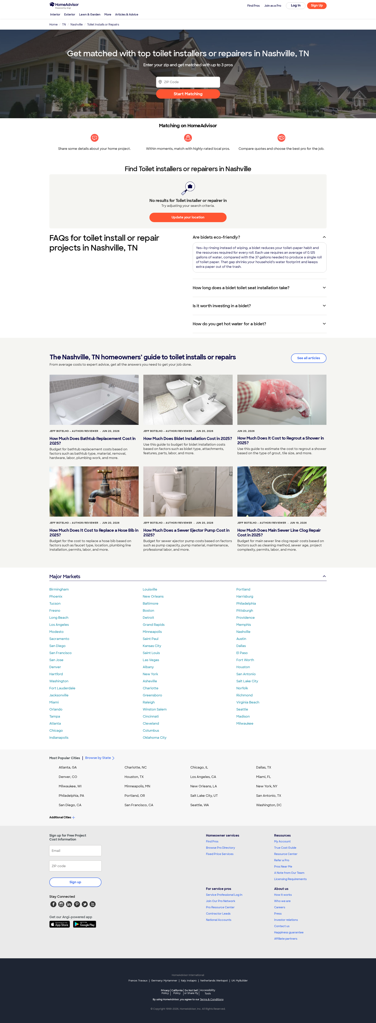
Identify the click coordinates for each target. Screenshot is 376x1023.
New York (150, 674)
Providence (245, 618)
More (107, 14)
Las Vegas (151, 660)
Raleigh (149, 702)
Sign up (75, 882)
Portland (243, 589)
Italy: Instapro (189, 980)
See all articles (308, 358)
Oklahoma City (154, 738)
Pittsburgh (244, 611)
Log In (296, 5)
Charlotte (150, 688)
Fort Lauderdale (62, 688)
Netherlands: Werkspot (214, 980)
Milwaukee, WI (70, 786)
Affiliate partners (285, 938)
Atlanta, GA (68, 767)
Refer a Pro (281, 860)
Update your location (188, 217)
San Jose (56, 660)
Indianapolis (58, 738)
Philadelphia (246, 603)
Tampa (54, 716)
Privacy (165, 992)
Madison (243, 716)
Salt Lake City (247, 681)
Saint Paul (150, 639)
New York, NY (266, 786)
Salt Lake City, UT (204, 796)
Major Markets (64, 576)
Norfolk (242, 688)
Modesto (56, 632)
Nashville (243, 632)
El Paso (242, 653)
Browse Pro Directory (220, 847)
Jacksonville (59, 695)
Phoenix (55, 596)
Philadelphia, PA (71, 796)
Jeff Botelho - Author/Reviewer (74, 431)
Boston (148, 611)
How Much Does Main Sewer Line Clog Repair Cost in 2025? (279, 532)
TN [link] (64, 24)
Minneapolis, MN (137, 786)
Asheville (150, 681)
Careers (279, 907)
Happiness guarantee (289, 932)
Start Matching (188, 93)
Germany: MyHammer (164, 980)
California (177, 992)
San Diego (57, 646)
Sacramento (59, 639)
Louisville (150, 589)
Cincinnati (151, 716)
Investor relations (286, 920)
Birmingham (59, 589)
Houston (243, 667)
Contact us (281, 926)
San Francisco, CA (139, 805)
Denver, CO (68, 777)
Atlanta (55, 723)
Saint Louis (151, 653)
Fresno (54, 611)
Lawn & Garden (89, 14)
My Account (282, 841)
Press (278, 913)
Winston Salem (155, 709)
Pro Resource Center (220, 907)
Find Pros (212, 841)
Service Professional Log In (224, 895)
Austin (241, 639)
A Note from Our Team (289, 873)
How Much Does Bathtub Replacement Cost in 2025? (93, 441)
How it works (283, 895)
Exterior (69, 14)
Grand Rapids (153, 625)
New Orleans (153, 596)
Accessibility (207, 992)
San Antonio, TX (268, 796)
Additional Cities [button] (60, 817)
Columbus (151, 731)
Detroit (148, 618)
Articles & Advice (126, 14)
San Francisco (60, 653)
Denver (55, 667)
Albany (148, 667)
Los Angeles (59, 625)
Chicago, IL (199, 767)
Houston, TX (134, 777)
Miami (54, 702)
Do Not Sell (191, 992)
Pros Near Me (283, 866)
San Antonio (246, 674)
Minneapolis (152, 632)
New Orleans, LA (203, 786)
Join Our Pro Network (220, 901)
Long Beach (58, 618)
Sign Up (317, 5)
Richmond (244, 695)
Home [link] (53, 24)
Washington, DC (269, 805)
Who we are (282, 901)
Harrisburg (244, 596)
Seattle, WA (199, 805)
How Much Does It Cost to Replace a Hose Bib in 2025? (94, 532)
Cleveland (151, 723)
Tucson (55, 603)
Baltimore (150, 603)
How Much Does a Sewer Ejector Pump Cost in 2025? (186, 532)
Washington (58, 681)
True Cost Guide (285, 847)
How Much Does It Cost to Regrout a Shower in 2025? (280, 440)
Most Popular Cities (64, 758)
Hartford (56, 674)
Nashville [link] (76, 24)
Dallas (241, 646)
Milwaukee (244, 723)
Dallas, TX (263, 767)
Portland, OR (135, 796)
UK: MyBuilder (239, 980)
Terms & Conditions (211, 999)
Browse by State (98, 758)
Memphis (243, 625)
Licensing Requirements (290, 879)
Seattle (242, 709)
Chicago (56, 731)
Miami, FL (263, 777)
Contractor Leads (218, 913)
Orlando (55, 709)
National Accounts (218, 920)
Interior (55, 14)
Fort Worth (245, 660)
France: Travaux (137, 980)
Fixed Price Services (219, 854)
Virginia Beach (247, 702)
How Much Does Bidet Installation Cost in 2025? (187, 438)
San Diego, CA (70, 805)
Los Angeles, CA (203, 777)
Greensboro (152, 695)
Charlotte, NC (136, 767)
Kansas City (152, 646)
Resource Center (285, 854)
